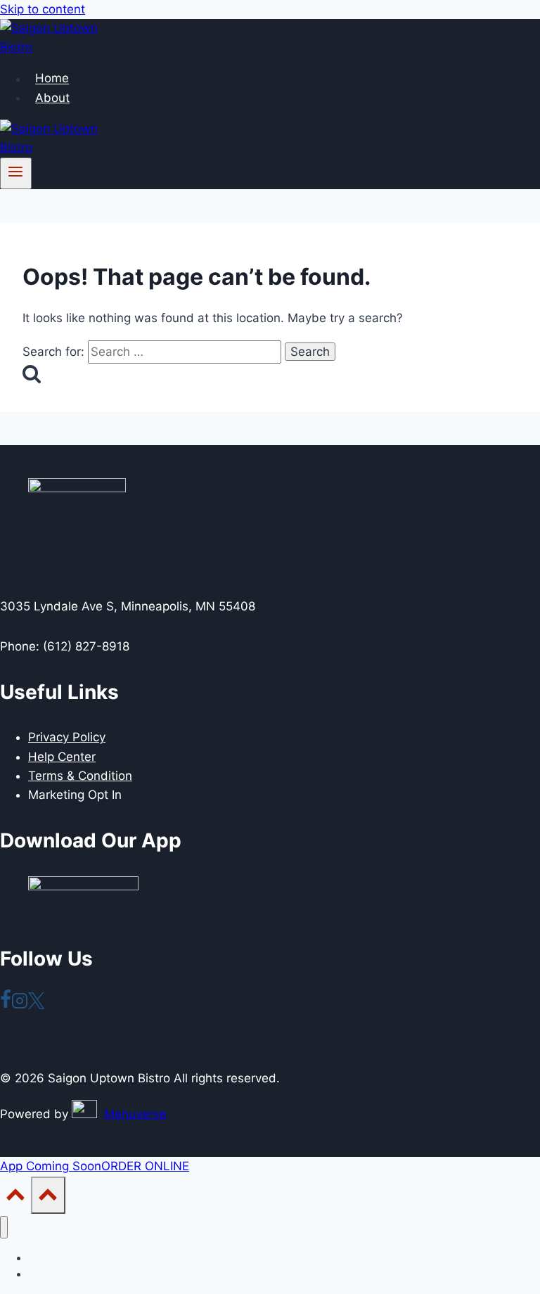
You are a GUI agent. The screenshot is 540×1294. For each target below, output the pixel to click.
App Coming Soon (50, 1166)
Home (52, 79)
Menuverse (135, 1114)
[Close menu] (4, 1227)
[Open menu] (16, 173)
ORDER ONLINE (145, 1166)
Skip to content (42, 9)
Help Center (62, 757)
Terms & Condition (80, 776)
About (52, 98)
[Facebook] (5, 1005)
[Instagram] (19, 1005)
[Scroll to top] (15, 1198)
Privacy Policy (66, 737)
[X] (36, 1005)
